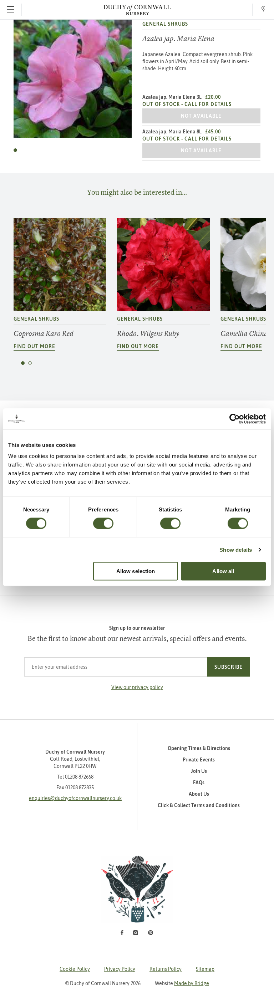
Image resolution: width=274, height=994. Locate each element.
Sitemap (205, 969)
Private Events (199, 760)
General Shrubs (165, 24)
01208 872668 (79, 777)
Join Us (199, 771)
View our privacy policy (137, 687)
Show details (235, 549)
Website (182, 983)
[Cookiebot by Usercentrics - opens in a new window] (234, 418)
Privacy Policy (119, 969)
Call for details (208, 104)
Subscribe (228, 667)
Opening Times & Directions (199, 748)
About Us (199, 794)
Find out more (34, 346)
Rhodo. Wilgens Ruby (148, 333)
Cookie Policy (75, 969)
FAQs (198, 782)
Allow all (223, 571)
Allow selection (135, 571)
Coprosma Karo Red (43, 333)
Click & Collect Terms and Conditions (199, 805)
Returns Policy (165, 969)
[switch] (103, 523)
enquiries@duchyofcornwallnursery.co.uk (75, 798)
